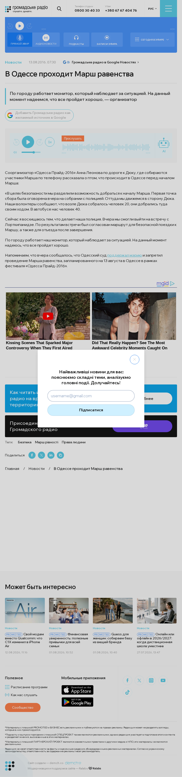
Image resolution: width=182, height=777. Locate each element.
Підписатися (91, 409)
